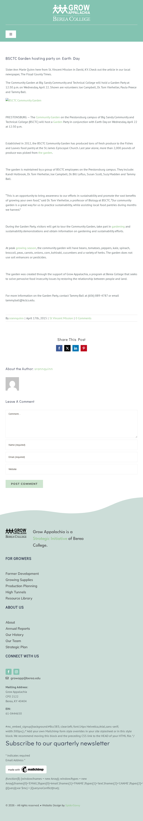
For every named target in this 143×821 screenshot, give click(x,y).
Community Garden (48, 117)
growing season (26, 248)
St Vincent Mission (61, 318)
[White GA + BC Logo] (71, 6)
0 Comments (83, 318)
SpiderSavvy (72, 805)
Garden (57, 122)
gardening (118, 226)
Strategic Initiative (50, 539)
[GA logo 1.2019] (16, 530)
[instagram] (16, 672)
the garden (45, 152)
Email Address (15, 760)
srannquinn (16, 318)
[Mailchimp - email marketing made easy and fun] (26, 768)
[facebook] (9, 672)
